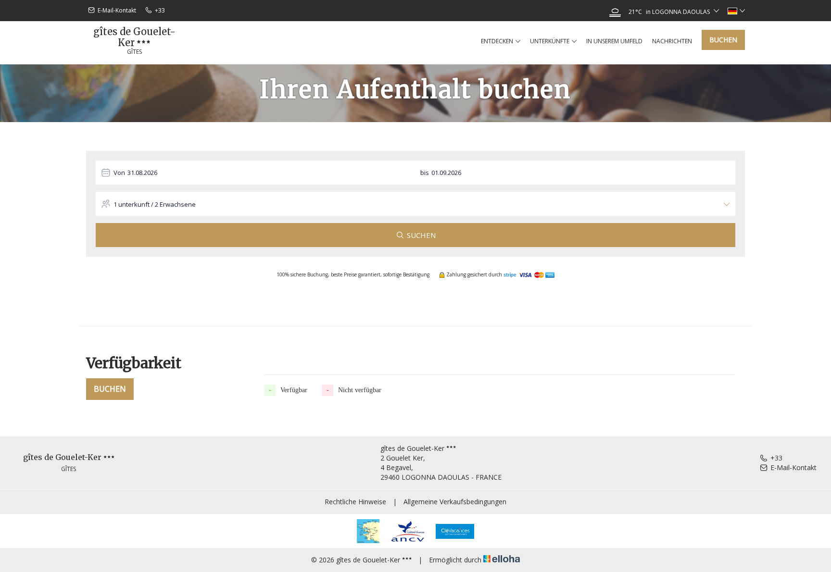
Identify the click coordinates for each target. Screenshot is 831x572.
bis (424, 172)
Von (119, 172)
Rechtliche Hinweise (355, 501)
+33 (776, 457)
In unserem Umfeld (614, 41)
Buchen (723, 39)
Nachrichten (672, 41)
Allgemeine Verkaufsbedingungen (454, 501)
